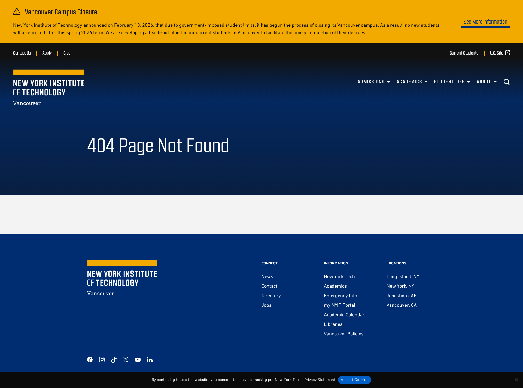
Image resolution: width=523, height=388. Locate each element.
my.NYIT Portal (339, 305)
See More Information (485, 21)
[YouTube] (138, 359)
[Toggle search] (506, 82)
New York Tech (339, 276)
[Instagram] (102, 359)
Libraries (333, 324)
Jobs (267, 305)
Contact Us (22, 52)
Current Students (464, 52)
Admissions (371, 82)
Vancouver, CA (402, 305)
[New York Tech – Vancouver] (48, 87)
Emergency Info (340, 295)
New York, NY (400, 286)
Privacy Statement (320, 379)
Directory (271, 295)
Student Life (449, 82)
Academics (409, 82)
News (267, 276)
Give (66, 52)
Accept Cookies (355, 379)
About (484, 82)
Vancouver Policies (344, 333)
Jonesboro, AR (402, 295)
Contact (270, 286)
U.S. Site (496, 52)
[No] (516, 380)
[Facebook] (90, 359)
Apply (47, 52)
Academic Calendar (344, 314)
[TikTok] (114, 359)
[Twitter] (126, 359)
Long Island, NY (403, 276)
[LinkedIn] (150, 359)
